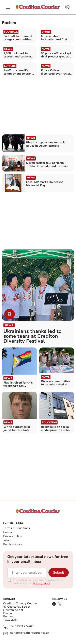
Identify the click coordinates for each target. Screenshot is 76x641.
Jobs (6, 540)
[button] (8, 7)
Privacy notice (41, 583)
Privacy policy (12, 536)
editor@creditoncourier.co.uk (29, 633)
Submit (58, 572)
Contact (8, 532)
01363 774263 (24, 626)
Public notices (12, 544)
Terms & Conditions (16, 528)
